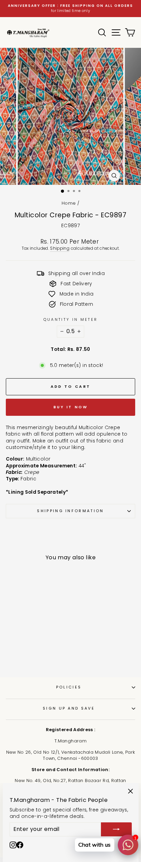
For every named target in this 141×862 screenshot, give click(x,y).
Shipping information (70, 511)
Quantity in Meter (70, 319)
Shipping (59, 248)
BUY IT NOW (70, 407)
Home (69, 203)
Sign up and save (69, 708)
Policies (69, 687)
